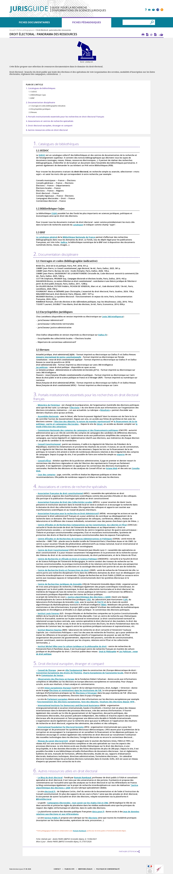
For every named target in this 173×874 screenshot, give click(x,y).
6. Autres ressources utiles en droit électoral (47, 130)
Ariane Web (111, 468)
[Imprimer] (143, 34)
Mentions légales (85, 869)
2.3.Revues (33, 112)
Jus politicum (42, 367)
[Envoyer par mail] (151, 34)
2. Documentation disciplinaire (40, 102)
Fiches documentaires (34, 22)
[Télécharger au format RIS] (155, 34)
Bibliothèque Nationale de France (79, 237)
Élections (74, 407)
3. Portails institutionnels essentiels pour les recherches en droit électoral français (65, 116)
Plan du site (69, 869)
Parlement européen (57, 699)
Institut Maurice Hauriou (50, 630)
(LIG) (76, 602)
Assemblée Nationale (48, 416)
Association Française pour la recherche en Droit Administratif (68, 513)
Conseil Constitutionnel (49, 444)
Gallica (64, 242)
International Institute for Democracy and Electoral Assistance (68, 705)
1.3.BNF (31, 98)
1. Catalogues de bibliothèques (40, 88)
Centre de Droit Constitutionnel (53, 550)
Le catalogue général (47, 237)
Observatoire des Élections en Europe (56, 679)
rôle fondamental (73, 670)
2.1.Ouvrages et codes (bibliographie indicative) (47, 106)
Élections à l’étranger (86, 693)
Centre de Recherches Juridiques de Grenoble (60, 584)
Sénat (99, 424)
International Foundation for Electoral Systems (61, 727)
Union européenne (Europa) (57, 688)
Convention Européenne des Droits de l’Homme (59, 673)
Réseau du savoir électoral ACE (53, 741)
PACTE (100, 602)
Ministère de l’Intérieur (49, 405)
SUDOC (42, 155)
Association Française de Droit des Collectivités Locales (65, 502)
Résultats (105, 410)
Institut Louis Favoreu (48, 613)
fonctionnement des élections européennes (58, 701)
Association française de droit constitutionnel (60, 493)
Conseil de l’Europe (47, 670)
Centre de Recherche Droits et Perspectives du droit (63, 570)
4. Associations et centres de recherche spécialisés (49, 121)
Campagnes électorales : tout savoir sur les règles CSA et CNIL (77, 802)
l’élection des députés (64, 421)
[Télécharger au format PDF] (147, 34)
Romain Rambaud (82, 777)
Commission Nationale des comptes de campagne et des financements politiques (78, 430)
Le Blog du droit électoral (50, 777)
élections (92, 817)
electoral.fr (50, 791)
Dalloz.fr (102, 334)
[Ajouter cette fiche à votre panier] (161, 34)
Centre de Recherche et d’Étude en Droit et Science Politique (67, 559)
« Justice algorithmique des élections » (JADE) (88, 597)
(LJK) (125, 599)
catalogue (78, 224)
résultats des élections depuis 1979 (116, 701)
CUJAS (54, 213)
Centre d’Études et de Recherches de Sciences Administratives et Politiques (75, 538)
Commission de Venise (52, 675)
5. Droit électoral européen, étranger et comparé (49, 125)
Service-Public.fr (52, 817)
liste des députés (89, 701)
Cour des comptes (46, 474)
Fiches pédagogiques (86, 22)
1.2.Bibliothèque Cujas (37, 95)
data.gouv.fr (98, 811)
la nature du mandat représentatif (93, 421)
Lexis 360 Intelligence (112, 316)
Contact (57, 869)
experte (121, 454)
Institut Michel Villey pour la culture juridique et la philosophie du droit (72, 646)
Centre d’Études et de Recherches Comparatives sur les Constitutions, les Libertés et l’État (82, 525)
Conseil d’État (44, 460)
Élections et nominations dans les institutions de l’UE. (75, 690)
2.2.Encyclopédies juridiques (39, 109)
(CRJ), (88, 599)
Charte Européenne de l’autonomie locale (103, 673)
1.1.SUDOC (33, 91)
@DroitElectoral (43, 799)
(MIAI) (104, 604)
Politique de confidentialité (107, 869)
